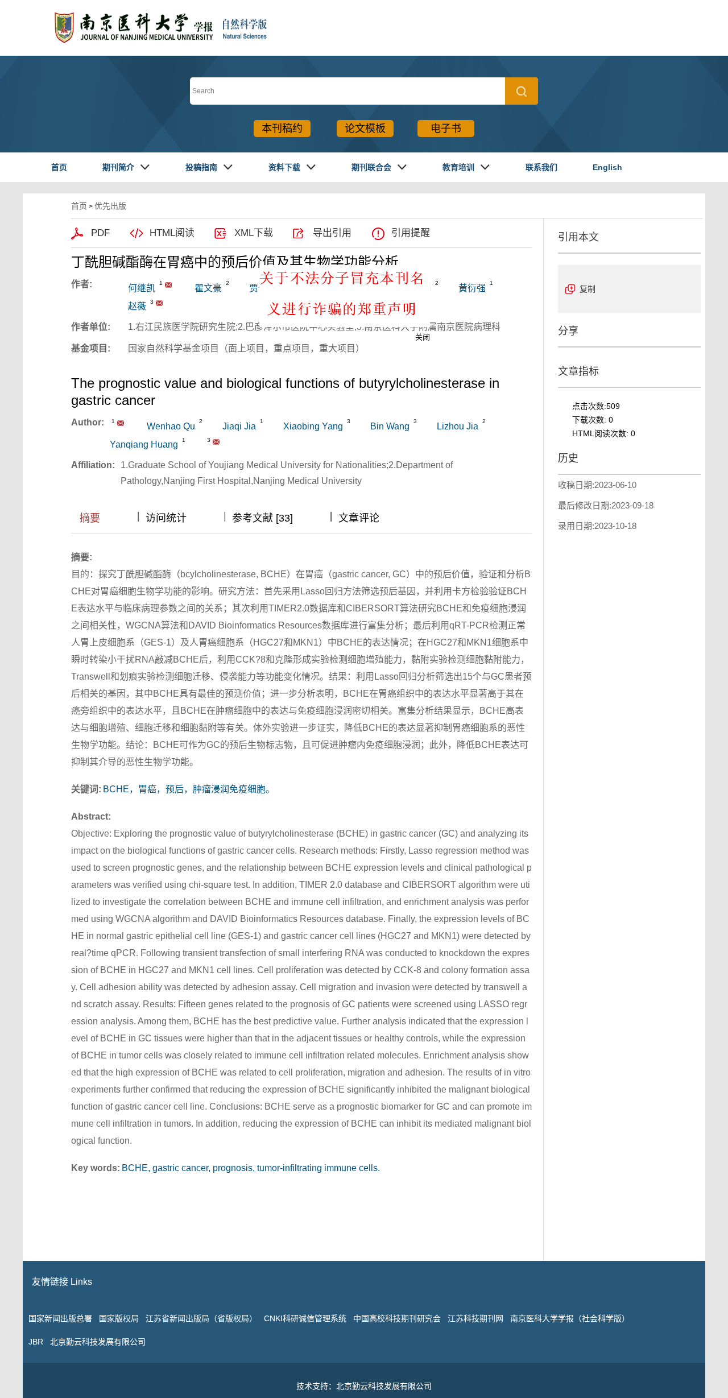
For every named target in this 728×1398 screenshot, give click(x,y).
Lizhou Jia (457, 426)
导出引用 (332, 233)
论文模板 (365, 128)
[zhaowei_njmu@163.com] (159, 303)
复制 (587, 288)
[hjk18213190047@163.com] (168, 285)
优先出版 (110, 205)
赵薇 (137, 306)
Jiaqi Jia (239, 426)
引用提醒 (410, 233)
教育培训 (458, 167)
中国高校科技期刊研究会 (397, 1318)
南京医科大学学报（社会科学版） (570, 1318)
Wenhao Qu (171, 426)
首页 (59, 167)
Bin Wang (390, 426)
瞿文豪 (208, 288)
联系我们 (541, 167)
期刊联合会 (371, 167)
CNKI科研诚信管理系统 (305, 1318)
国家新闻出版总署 (60, 1318)
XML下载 (253, 233)
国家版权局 (119, 1318)
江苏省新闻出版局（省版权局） (201, 1318)
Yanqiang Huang (144, 444)
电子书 (446, 128)
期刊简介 (118, 167)
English (607, 167)
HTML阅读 (172, 233)
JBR (35, 1341)
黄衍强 (472, 288)
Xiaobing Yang (313, 426)
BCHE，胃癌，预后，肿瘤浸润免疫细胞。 (189, 789)
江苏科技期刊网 (475, 1318)
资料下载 (284, 167)
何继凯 (141, 288)
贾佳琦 (262, 288)
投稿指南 (201, 167)
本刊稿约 (282, 128)
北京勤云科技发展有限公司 (98, 1341)
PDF (100, 233)
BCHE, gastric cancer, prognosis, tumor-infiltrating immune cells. (251, 1168)
